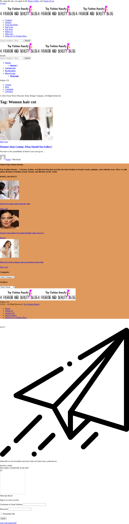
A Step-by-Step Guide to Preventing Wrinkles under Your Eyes (22, 233)
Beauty (3, 238)
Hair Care (4, 142)
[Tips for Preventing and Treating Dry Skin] (9, 199)
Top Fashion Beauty (31, 304)
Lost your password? (8, 523)
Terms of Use (48, 1)
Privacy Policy (33, 1)
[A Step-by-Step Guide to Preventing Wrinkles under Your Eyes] (9, 228)
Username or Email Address (11, 504)
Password (4, 509)
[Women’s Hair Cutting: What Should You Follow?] (26, 139)
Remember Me (9, 514)
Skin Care (4, 209)
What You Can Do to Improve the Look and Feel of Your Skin (21, 262)
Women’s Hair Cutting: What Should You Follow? (26, 146)
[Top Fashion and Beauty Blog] (56, 16)
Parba (8, 159)
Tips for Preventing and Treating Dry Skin (15, 204)
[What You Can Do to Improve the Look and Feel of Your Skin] (9, 257)
